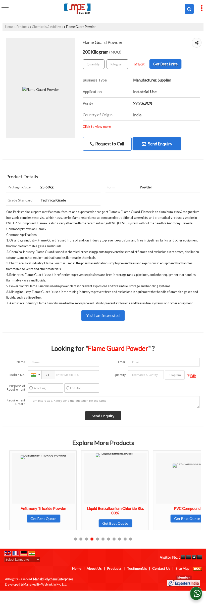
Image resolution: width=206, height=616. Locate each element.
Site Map (182, 568)
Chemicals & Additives (47, 27)
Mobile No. (17, 375)
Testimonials (137, 568)
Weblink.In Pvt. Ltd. (54, 584)
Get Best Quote (39, 518)
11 (130, 539)
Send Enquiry (159, 143)
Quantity (120, 375)
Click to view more (97, 126)
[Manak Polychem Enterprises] (77, 9)
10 (125, 539)
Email (122, 362)
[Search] (189, 9)
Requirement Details (16, 402)
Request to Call (109, 143)
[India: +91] (35, 374)
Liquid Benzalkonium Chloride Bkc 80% (111, 510)
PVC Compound (183, 508)
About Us (94, 568)
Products (23, 27)
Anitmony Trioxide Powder (39, 508)
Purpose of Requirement (16, 387)
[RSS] (197, 568)
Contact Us (161, 568)
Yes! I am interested (103, 315)
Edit (141, 64)
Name (21, 362)
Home (9, 27)
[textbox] (117, 64)
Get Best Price (165, 64)
